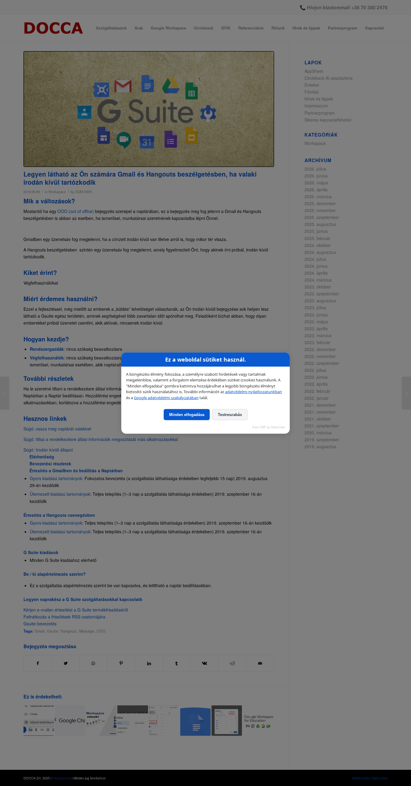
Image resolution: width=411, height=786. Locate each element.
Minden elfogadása (186, 414)
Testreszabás (230, 414)
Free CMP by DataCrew (268, 427)
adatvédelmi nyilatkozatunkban (253, 391)
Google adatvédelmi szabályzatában (166, 397)
